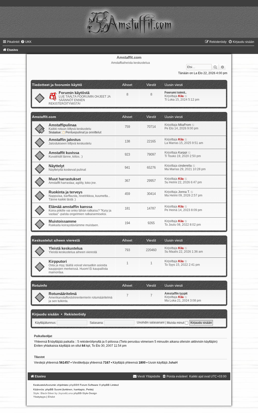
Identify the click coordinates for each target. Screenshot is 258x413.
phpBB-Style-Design (85, 393)
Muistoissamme (62, 221)
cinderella (185, 165)
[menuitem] (26, 42)
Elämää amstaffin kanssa (70, 207)
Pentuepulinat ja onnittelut (83, 132)
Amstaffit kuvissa (64, 153)
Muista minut (176, 322)
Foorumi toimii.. (175, 92)
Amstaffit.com (44, 117)
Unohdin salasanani (151, 322)
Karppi (182, 152)
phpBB (73, 385)
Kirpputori (58, 261)
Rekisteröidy (75, 314)
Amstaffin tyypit (176, 293)
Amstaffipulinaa (62, 125)
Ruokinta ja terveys (65, 192)
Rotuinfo (39, 285)
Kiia (181, 96)
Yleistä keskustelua (65, 248)
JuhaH (173, 362)
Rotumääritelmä (63, 294)
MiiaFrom (184, 125)
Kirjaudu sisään (45, 314)
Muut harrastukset (65, 179)
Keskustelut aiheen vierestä (56, 240)
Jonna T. (184, 192)
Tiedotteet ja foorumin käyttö (57, 85)
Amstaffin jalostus (65, 140)
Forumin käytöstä (74, 93)
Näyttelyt (56, 166)
